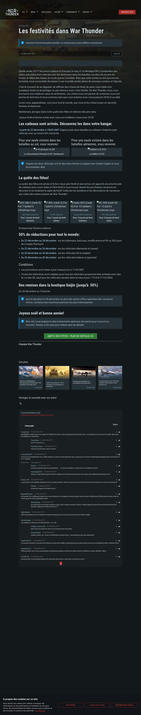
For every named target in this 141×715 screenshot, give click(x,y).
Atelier (57, 12)
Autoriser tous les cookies (97, 705)
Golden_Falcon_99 (38, 526)
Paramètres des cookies (124, 705)
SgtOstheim (25, 512)
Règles (115, 424)
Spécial (117, 53)
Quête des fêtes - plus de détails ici (70, 336)
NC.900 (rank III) (109, 214)
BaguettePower (27, 494)
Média (33, 12)
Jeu (23, 12)
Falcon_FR (25, 480)
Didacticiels (46, 12)
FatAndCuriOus (37, 446)
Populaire (29, 426)
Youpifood (25, 432)
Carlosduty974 (26, 454)
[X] (20, 403)
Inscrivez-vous (127, 12)
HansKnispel (26, 520)
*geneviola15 (26, 541)
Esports (86, 12)
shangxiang (35, 502)
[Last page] (82, 563)
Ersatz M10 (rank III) (83, 214)
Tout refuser (70, 705)
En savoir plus (40, 711)
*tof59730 (25, 557)
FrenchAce (35, 440)
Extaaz (33, 466)
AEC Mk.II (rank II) (30, 214)
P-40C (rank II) (56, 214)
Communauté (71, 12)
